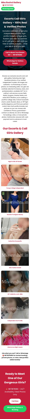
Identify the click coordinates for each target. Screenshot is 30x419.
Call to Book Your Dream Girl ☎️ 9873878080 (15, 53)
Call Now (15, 401)
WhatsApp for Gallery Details (15, 62)
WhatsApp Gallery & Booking (15, 408)
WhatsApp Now (7, 9)
